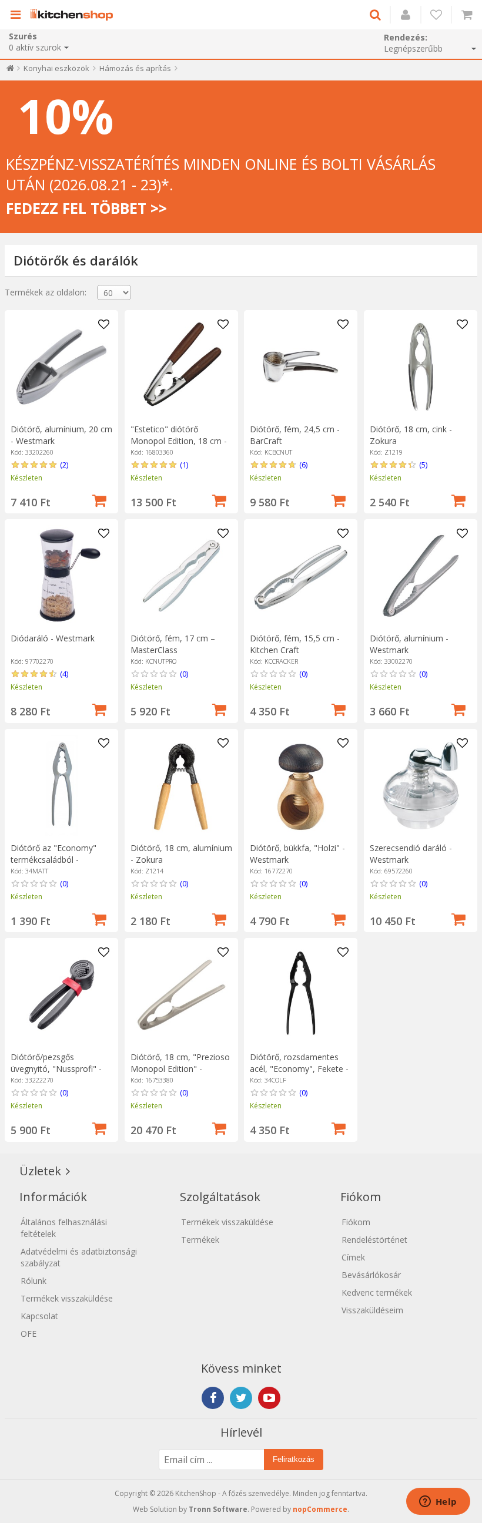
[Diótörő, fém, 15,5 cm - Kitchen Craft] (301, 576)
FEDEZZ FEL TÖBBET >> (86, 208)
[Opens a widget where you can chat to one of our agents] (438, 1502)
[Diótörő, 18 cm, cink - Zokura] (420, 367)
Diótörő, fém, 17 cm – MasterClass (172, 644)
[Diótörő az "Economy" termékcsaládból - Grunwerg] (61, 785)
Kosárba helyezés (99, 499)
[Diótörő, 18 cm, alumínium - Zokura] (181, 785)
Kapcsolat (39, 1316)
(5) (423, 464)
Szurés (23, 36)
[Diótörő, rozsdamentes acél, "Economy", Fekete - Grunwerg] (301, 994)
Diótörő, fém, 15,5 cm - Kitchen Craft (295, 644)
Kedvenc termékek (377, 1292)
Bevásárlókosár (371, 1274)
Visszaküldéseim (372, 1310)
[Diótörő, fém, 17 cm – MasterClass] (181, 576)
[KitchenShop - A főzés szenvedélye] (75, 14)
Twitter (241, 1398)
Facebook (213, 1398)
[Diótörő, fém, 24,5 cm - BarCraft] (301, 367)
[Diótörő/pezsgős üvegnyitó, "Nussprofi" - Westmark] (61, 994)
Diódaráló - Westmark (53, 638)
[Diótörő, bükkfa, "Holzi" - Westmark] (301, 785)
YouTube (269, 1398)
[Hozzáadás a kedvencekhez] (103, 325)
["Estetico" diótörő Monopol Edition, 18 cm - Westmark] (181, 367)
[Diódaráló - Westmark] (61, 576)
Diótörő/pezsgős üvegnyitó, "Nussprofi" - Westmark (56, 1068)
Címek (353, 1257)
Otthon (10, 71)
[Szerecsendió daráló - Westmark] (420, 785)
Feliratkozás (293, 1459)
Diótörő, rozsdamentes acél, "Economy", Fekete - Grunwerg (299, 1068)
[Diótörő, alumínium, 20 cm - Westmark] (61, 367)
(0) (184, 673)
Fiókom (356, 1222)
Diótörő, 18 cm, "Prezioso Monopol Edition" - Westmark (180, 1068)
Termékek (200, 1239)
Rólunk (33, 1280)
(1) (184, 464)
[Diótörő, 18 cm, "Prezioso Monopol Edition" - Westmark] (181, 994)
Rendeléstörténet (374, 1239)
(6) (303, 464)
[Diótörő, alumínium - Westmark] (420, 576)
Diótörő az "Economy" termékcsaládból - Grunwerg (53, 859)
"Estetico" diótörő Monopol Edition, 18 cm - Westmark (178, 440)
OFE (28, 1333)
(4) (64, 673)
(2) (64, 464)
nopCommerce (320, 1509)
